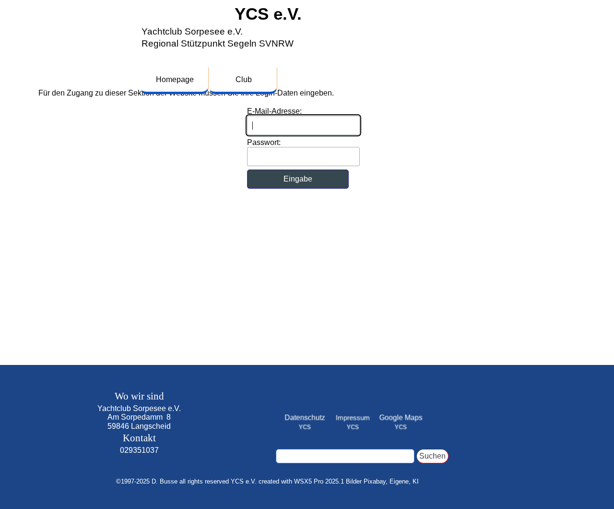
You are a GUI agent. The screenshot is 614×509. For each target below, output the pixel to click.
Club (244, 79)
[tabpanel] (139, 428)
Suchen (432, 456)
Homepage (175, 79)
